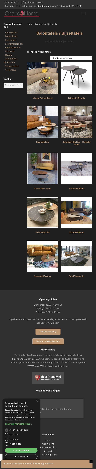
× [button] (37, 401)
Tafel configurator (48, 454)
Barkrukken (11, 36)
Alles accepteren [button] (21, 450)
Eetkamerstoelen (14, 44)
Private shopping (48, 447)
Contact (48, 451)
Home (30, 24)
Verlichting (10, 70)
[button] (21, 424)
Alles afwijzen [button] (21, 457)
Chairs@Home (40, 14)
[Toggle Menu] (83, 14)
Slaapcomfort (12, 66)
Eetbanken (10, 40)
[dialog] (21, 432)
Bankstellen (11, 32)
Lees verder (19, 420)
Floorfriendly (18, 359)
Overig (8, 55)
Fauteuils (9, 51)
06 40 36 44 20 (11, 2)
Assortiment (48, 444)
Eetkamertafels (13, 47)
